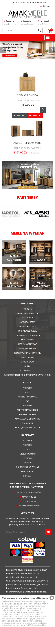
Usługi (27, 462)
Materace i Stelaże (27, 326)
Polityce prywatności (18, 625)
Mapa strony (27, 471)
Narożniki (27, 309)
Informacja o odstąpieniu (27, 419)
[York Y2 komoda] (27, 81)
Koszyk (51, 30)
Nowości (27, 388)
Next (43, 110)
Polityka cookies (27, 414)
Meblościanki (27, 339)
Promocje (28, 458)
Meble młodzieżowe (27, 344)
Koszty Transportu (27, 396)
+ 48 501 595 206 (21, 2)
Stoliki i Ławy (27, 362)
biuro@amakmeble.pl (29, 505)
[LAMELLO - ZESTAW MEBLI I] (27, 129)
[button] (3, 50)
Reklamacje (27, 423)
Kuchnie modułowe (27, 331)
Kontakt (27, 476)
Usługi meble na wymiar (27, 467)
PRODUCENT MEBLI (27, 14)
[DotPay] (27, 539)
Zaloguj (46, 6)
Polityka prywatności (27, 410)
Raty (27, 392)
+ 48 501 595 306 (38, 2)
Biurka (27, 366)
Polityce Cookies (38, 625)
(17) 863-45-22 (29, 497)
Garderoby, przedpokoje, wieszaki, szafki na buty (27, 375)
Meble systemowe (27, 348)
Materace (27, 440)
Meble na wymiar (27, 454)
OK (48, 532)
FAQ (27, 401)
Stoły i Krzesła (27, 370)
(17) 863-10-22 (29, 501)
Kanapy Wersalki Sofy (27, 313)
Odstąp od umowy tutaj (27, 427)
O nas (27, 449)
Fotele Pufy (27, 317)
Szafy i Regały (27, 357)
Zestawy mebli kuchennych (27, 335)
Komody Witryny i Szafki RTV (27, 353)
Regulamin (27, 405)
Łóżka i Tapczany (27, 322)
